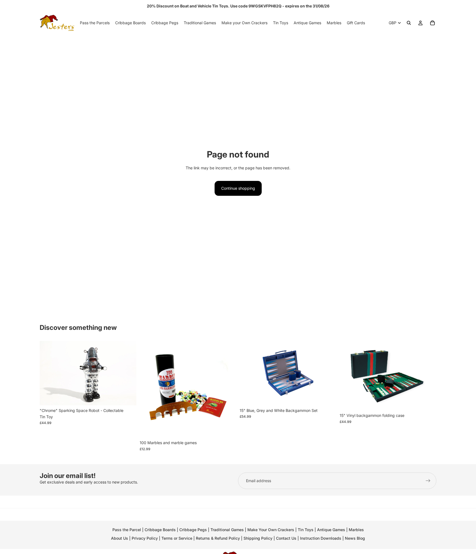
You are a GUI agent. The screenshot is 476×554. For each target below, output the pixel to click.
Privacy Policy (145, 538)
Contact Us (286, 538)
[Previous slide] (48, 373)
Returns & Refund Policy (218, 538)
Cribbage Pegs (193, 529)
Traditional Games (227, 529)
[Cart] (432, 23)
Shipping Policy (258, 538)
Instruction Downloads (320, 538)
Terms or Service (176, 538)
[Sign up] (428, 481)
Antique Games (331, 529)
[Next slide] (128, 373)
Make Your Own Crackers (270, 529)
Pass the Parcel (126, 529)
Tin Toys (305, 529)
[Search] (409, 23)
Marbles (356, 529)
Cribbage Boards (160, 529)
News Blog (355, 538)
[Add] (128, 397)
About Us (119, 538)
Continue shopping (238, 188)
